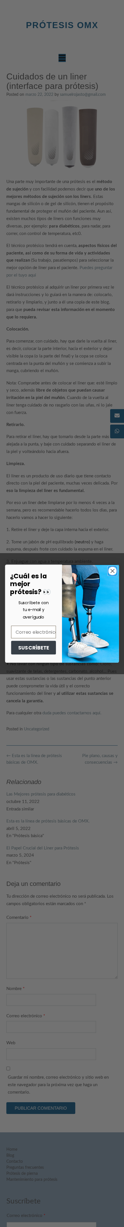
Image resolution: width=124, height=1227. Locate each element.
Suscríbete (33, 647)
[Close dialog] (112, 570)
